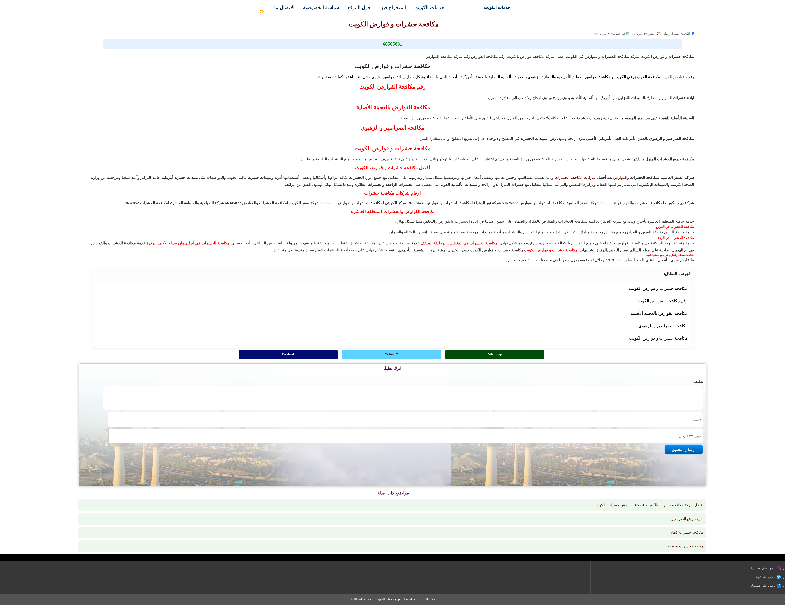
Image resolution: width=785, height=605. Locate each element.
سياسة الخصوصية (321, 7)
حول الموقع (359, 7)
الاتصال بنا (284, 7)
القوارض (620, 177)
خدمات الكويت (497, 7)
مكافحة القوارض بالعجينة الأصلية (658, 313)
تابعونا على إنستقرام (762, 568)
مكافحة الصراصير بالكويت (242, 260)
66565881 (392, 44)
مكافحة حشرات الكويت (283, 260)
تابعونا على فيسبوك (762, 585)
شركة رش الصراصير (687, 519)
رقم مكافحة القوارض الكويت (128, 260)
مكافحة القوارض (206, 260)
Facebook (288, 354)
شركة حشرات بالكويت (389, 260)
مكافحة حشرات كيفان (686, 532)
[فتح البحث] (262, 13)
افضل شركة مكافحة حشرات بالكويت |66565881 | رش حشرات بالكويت (649, 505)
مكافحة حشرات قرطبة (685, 546)
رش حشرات (313, 260)
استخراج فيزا (392, 7)
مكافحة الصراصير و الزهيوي (662, 325)
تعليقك (697, 381)
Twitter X (391, 354)
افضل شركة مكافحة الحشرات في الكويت (466, 260)
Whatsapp (495, 354)
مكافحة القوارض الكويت (172, 260)
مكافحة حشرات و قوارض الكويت (658, 288)
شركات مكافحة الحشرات (575, 177)
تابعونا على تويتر (765, 576)
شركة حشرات (420, 260)
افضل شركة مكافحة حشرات (347, 260)
